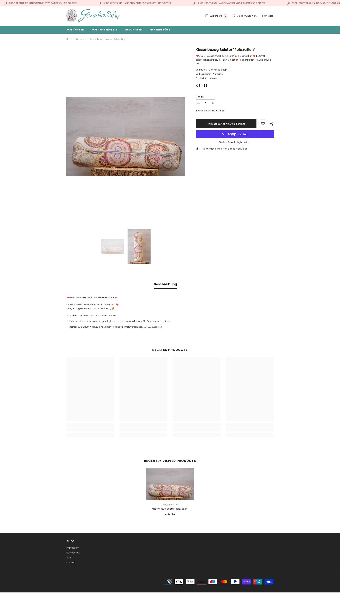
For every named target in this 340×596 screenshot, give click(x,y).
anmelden (268, 15)
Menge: (200, 96)
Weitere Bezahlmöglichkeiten (234, 142)
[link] (263, 123)
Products (81, 39)
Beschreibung (165, 284)
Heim (69, 39)
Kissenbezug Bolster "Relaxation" (170, 508)
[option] (125, 136)
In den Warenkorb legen (225, 123)
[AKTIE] (270, 124)
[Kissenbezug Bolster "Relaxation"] (170, 484)
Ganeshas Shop (218, 69)
